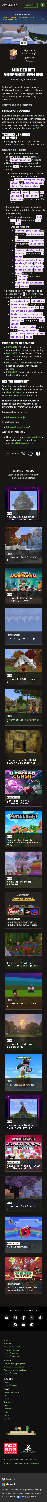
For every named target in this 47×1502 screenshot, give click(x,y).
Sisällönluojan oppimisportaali (15, 1364)
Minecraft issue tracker (17, 427)
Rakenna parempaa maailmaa (15, 1370)
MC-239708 (11, 353)
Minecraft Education (11, 1356)
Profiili (6, 1416)
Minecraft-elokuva (10, 1373)
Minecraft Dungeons (11, 1350)
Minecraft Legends (11, 1353)
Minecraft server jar (16, 417)
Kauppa (7, 1382)
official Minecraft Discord (22, 443)
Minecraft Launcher (15, 392)
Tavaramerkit (18, 1493)
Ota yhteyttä (8, 1408)
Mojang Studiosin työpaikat (14, 1367)
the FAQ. (36, 128)
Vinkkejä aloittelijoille (11, 1393)
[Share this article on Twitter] (23, 454)
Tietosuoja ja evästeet (10, 1490)
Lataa (6, 1405)
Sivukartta (7, 1402)
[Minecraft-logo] (11, 5)
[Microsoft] (9, 1484)
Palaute (7, 1399)
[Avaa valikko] (42, 5)
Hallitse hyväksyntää (31, 1463)
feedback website (32, 437)
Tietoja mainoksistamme (34, 1493)
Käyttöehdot (6, 1493)
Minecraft (7, 1344)
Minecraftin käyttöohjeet (13, 1463)
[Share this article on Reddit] (30, 454)
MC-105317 (11, 347)
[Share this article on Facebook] (38, 454)
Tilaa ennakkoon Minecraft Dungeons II (19, 18)
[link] (6, 1317)
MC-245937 (11, 362)
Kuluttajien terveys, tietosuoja (31, 1490)
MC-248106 (11, 372)
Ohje (5, 1396)
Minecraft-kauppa (10, 1385)
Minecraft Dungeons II (12, 1347)
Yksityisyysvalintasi (29, 1497)
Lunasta (7, 1419)
